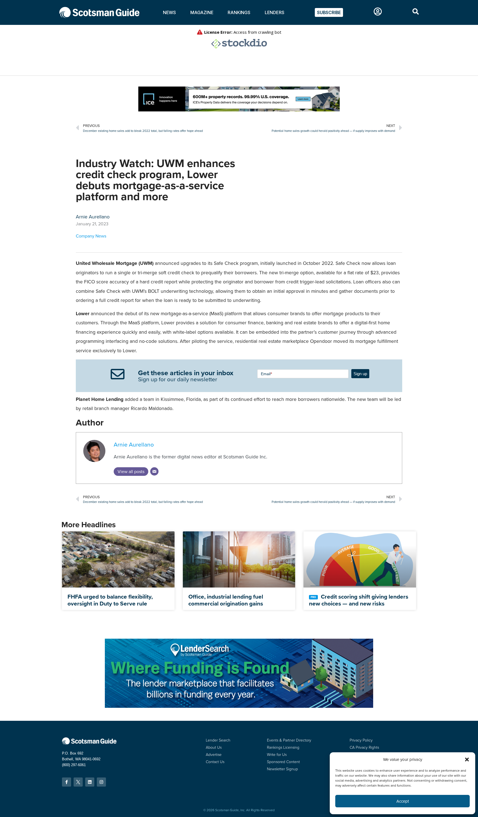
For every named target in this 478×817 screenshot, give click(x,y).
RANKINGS (239, 12)
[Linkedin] (89, 782)
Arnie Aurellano (134, 444)
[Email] (154, 471)
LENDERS (274, 12)
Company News (91, 236)
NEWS (169, 12)
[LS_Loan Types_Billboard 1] (239, 706)
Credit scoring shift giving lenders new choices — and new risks (358, 600)
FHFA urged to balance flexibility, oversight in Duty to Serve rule (110, 600)
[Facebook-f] (66, 782)
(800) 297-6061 (74, 765)
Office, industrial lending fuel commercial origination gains (225, 600)
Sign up (360, 373)
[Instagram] (101, 782)
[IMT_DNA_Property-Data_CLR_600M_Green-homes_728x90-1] (239, 110)
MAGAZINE (201, 12)
